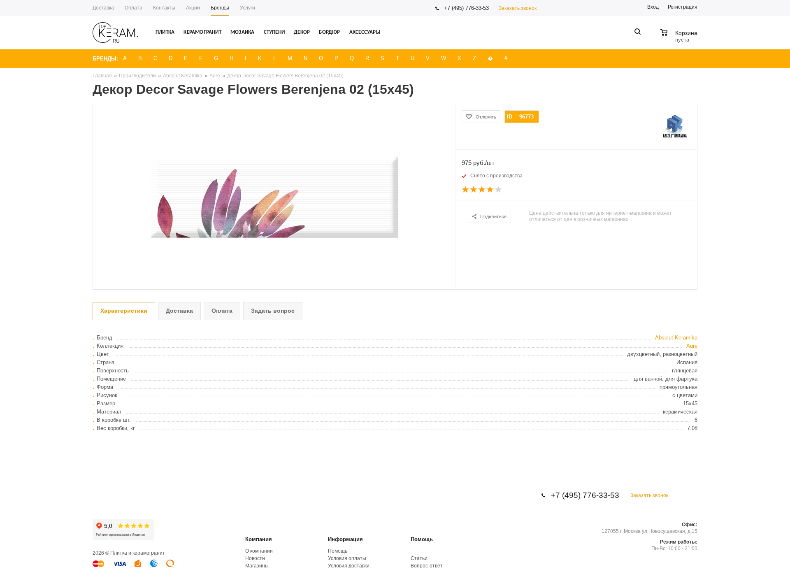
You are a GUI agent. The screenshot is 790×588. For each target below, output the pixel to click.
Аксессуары (364, 32)
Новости (255, 558)
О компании (259, 551)
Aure (691, 346)
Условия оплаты (347, 558)
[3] (482, 190)
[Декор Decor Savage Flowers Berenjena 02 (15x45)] (274, 196)
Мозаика (242, 32)
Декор (302, 32)
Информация (345, 539)
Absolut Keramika (676, 338)
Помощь (422, 539)
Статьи (419, 558)
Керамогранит (202, 32)
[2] (474, 190)
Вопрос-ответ (427, 566)
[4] (490, 190)
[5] (499, 190)
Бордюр (329, 32)
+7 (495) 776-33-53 (466, 8)
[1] (466, 190)
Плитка (165, 32)
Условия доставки (348, 566)
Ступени (274, 32)
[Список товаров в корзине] (680, 38)
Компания (258, 539)
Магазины (257, 566)
